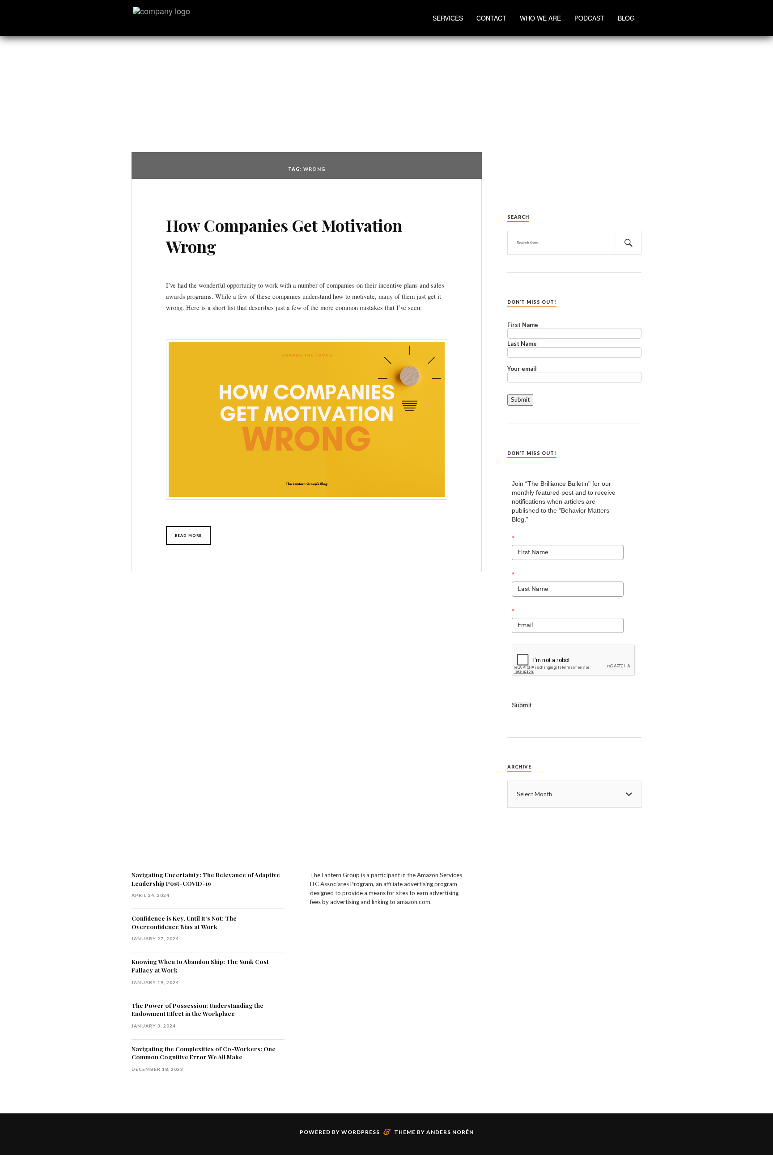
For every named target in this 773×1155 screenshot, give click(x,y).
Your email (522, 369)
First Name (522, 325)
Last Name (522, 344)
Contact (491, 17)
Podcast (589, 17)
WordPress (360, 1132)
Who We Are (540, 17)
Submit (521, 705)
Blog (626, 17)
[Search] (628, 243)
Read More (188, 535)
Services (448, 17)
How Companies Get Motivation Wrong (284, 235)
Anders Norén (450, 1132)
